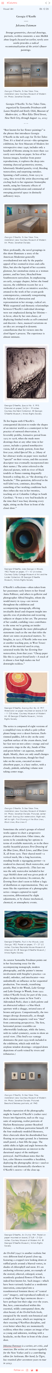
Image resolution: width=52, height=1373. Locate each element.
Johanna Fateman (12, 1346)
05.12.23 (44, 9)
